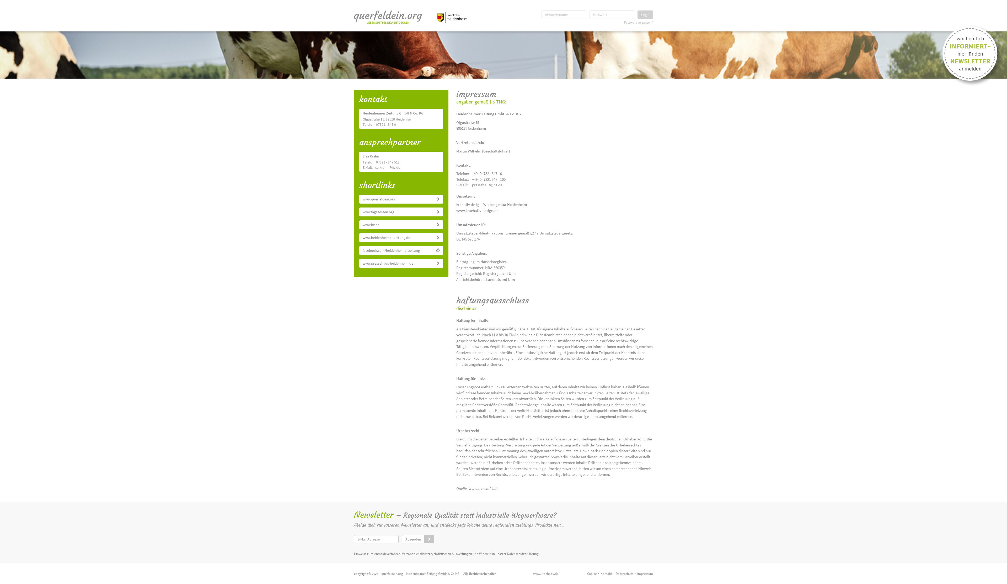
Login (645, 14)
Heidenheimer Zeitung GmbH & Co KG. (433, 573)
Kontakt (606, 573)
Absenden (413, 539)
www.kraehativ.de (545, 573)
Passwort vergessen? (638, 22)
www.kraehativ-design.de (477, 210)
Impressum (645, 573)
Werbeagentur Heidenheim (505, 204)
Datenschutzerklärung (523, 554)
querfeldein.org (392, 573)
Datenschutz (624, 573)
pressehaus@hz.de (487, 184)
